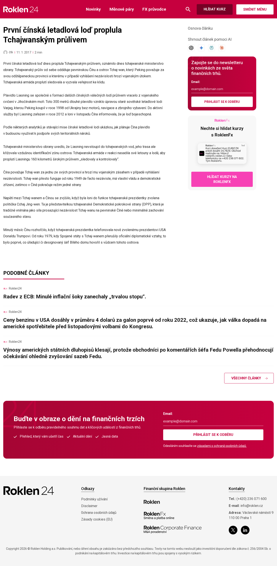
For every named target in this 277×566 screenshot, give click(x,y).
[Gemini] (201, 47)
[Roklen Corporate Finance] (173, 530)
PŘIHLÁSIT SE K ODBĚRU (222, 101)
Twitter (233, 530)
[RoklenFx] (159, 516)
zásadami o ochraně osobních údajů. (222, 446)
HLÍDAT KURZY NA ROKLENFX (222, 179)
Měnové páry (122, 9)
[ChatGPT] (191, 47)
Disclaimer (89, 506)
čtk (11, 52)
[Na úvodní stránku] (21, 9)
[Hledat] (188, 9)
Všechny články (246, 378)
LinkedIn (245, 530)
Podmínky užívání (94, 499)
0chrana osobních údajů (98, 513)
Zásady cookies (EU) (97, 519)
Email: (195, 82)
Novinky (93, 9)
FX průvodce (154, 9)
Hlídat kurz (215, 9)
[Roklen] (152, 502)
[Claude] (221, 47)
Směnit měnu (255, 9)
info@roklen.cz (251, 506)
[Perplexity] (211, 47)
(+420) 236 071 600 (252, 499)
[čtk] (5, 52)
